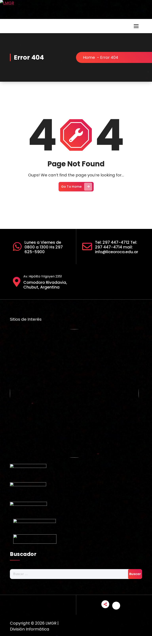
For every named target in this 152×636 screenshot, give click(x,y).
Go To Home (71, 186)
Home (89, 57)
